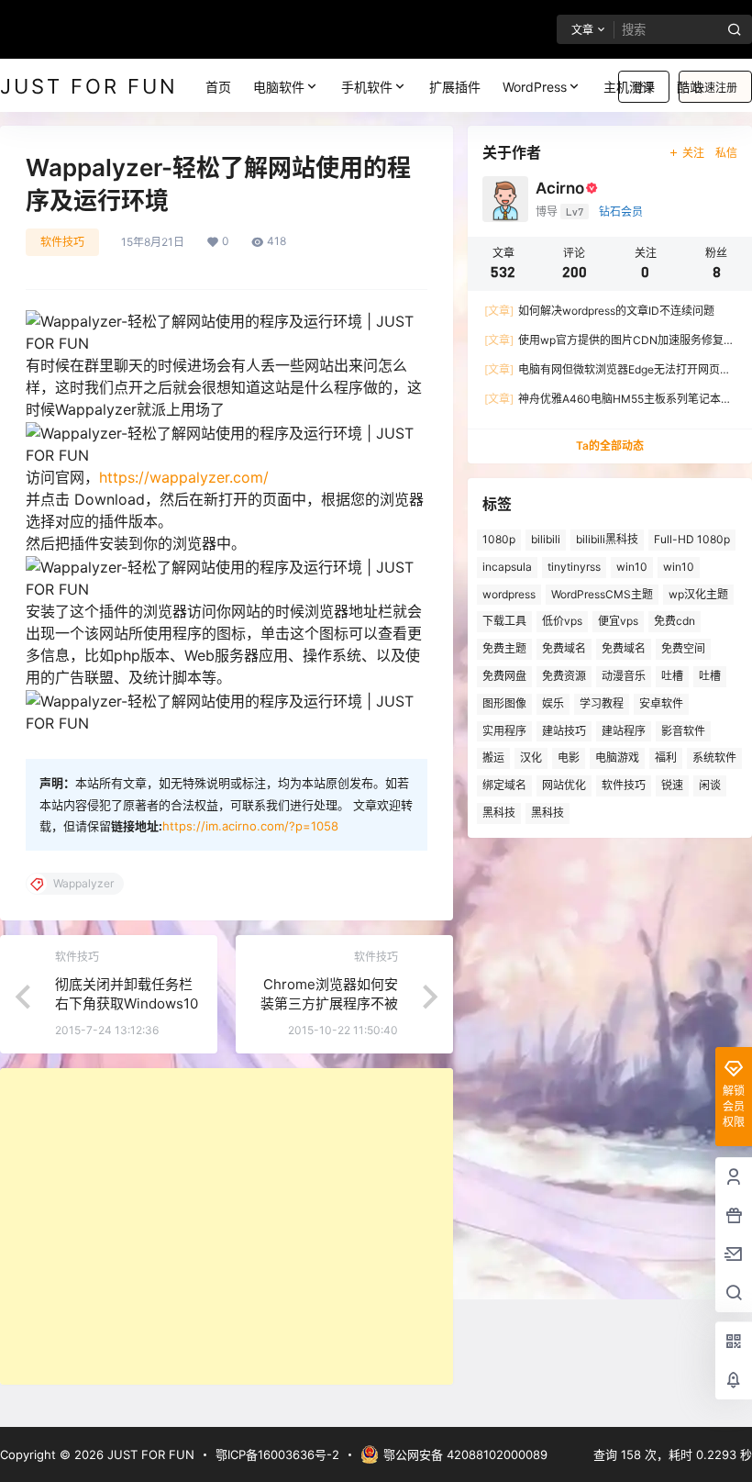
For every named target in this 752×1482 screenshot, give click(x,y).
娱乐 (553, 703)
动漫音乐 (624, 676)
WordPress (535, 87)
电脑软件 (278, 87)
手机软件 (367, 87)
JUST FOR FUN (149, 1454)
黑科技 (498, 812)
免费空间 (683, 648)
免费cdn (674, 621)
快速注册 (715, 88)
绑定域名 (504, 785)
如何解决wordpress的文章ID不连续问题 (599, 311)
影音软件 (683, 731)
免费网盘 (504, 676)
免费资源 (564, 676)
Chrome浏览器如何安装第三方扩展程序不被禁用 (329, 1003)
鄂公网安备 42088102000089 (465, 1454)
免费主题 (504, 648)
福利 (666, 757)
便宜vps (618, 621)
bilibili (545, 539)
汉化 (531, 757)
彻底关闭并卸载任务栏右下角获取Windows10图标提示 (126, 1003)
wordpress (509, 594)
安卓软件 (661, 703)
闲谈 (710, 785)
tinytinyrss (574, 567)
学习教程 (602, 703)
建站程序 (624, 731)
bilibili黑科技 (607, 539)
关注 (693, 153)
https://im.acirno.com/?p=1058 (250, 826)
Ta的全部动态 (610, 445)
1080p (498, 539)
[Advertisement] (226, 1226)
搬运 (493, 757)
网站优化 (564, 785)
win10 (631, 567)
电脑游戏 (617, 757)
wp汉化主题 (698, 594)
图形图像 (504, 703)
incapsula (507, 567)
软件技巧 (62, 242)
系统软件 (714, 757)
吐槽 (672, 676)
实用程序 (504, 731)
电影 (569, 757)
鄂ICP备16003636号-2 (277, 1454)
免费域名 (564, 648)
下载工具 (504, 621)
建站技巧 (564, 731)
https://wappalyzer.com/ (184, 477)
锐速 (672, 785)
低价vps (562, 621)
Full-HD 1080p (692, 539)
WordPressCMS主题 (602, 594)
